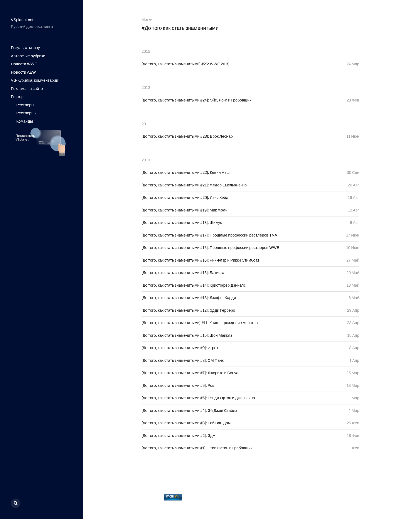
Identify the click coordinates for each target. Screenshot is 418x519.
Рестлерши (26, 113)
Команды (24, 121)
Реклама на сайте (27, 88)
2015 (146, 51)
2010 (146, 160)
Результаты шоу (25, 48)
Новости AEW (23, 72)
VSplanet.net (22, 20)
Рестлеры (25, 105)
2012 (146, 87)
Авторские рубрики (28, 56)
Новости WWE (24, 64)
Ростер (17, 97)
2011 (146, 124)
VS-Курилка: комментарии (34, 80)
